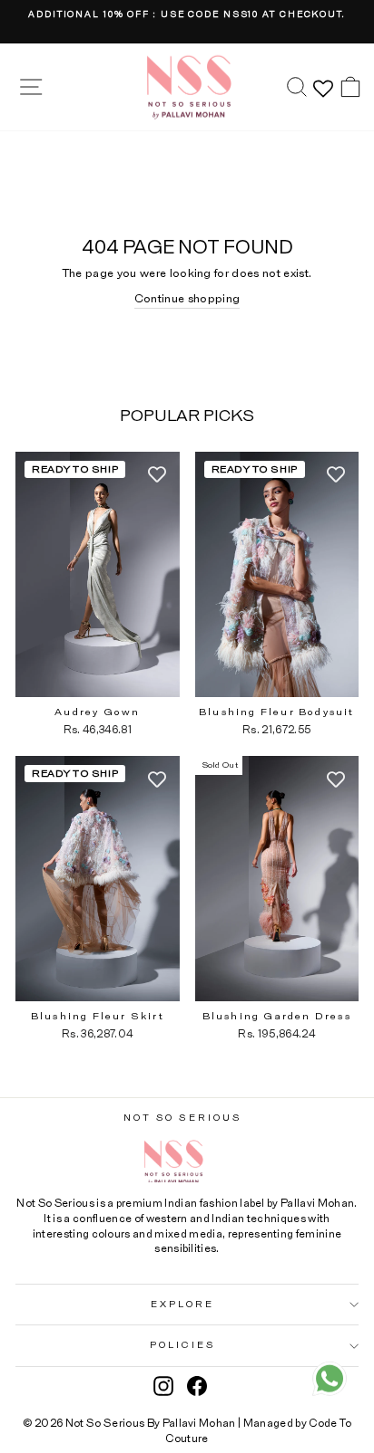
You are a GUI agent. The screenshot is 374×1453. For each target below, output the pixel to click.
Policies (182, 1345)
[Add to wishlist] (157, 474)
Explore (182, 1304)
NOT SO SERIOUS (182, 1118)
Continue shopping (187, 299)
